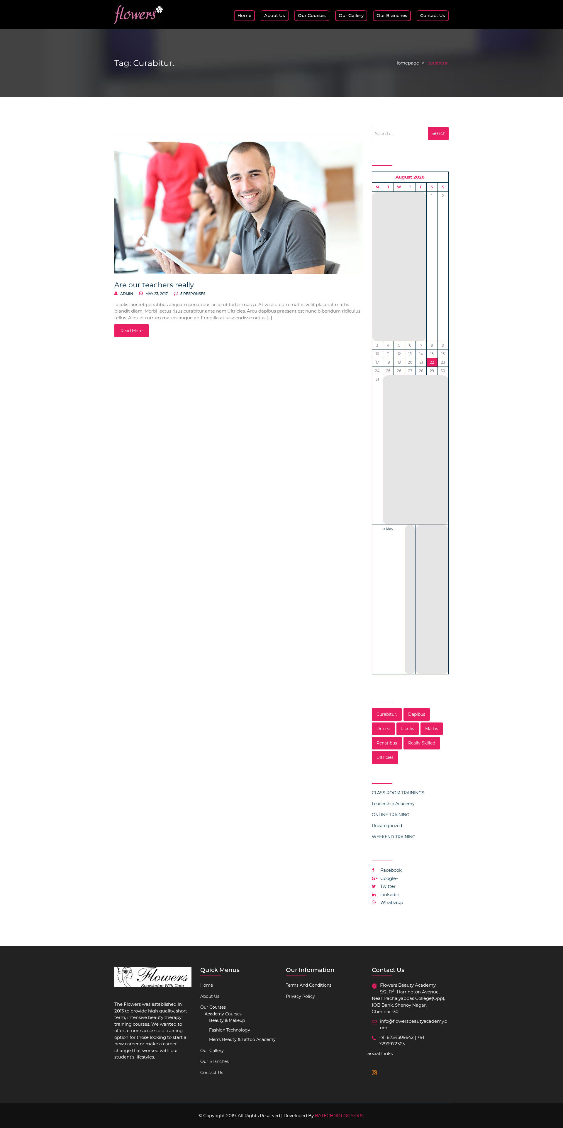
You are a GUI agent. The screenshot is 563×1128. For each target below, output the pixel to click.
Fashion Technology (229, 1030)
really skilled (421, 743)
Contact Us (432, 15)
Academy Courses (223, 1014)
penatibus (387, 743)
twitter (387, 886)
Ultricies (385, 757)
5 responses (192, 293)
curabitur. (387, 714)
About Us (274, 15)
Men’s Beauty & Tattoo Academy (242, 1039)
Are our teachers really (154, 285)
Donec (383, 728)
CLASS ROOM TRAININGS (398, 792)
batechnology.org (340, 1115)
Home (244, 15)
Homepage (406, 63)
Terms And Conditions (308, 985)
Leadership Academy (393, 803)
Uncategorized (387, 825)
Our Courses (312, 15)
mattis (431, 728)
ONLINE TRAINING (390, 814)
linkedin (389, 894)
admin (126, 293)
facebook (390, 870)
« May (388, 529)
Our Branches (392, 15)
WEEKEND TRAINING (394, 836)
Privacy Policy (300, 996)
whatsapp (391, 902)
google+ (388, 878)
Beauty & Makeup (227, 1020)
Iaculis (407, 728)
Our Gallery (351, 15)
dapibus (416, 714)
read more (132, 330)
